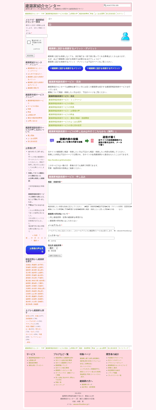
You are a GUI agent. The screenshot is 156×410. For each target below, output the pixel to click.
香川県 (28, 296)
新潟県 (34, 270)
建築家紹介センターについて (117, 365)
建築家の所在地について (58, 213)
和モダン (39, 329)
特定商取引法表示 (114, 370)
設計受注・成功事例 (88, 387)
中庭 (40, 334)
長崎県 (40, 299)
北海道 (28, 265)
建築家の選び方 (33, 88)
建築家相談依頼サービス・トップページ (65, 99)
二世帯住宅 (87, 364)
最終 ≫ (36, 240)
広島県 (28, 294)
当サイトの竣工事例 (62, 368)
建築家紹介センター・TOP (34, 13)
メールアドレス (55, 225)
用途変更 (83, 374)
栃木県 (40, 275)
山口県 (34, 294)
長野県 (28, 275)
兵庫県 (28, 288)
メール (29, 33)
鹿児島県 (29, 304)
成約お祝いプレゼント (36, 365)
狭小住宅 (88, 361)
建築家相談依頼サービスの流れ (57, 13)
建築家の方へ (87, 384)
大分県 (34, 301)
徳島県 (40, 294)
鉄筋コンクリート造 (86, 372)
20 (35, 238)
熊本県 (28, 301)
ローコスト (30, 334)
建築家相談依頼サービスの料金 (61, 114)
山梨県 (40, 272)
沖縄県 (35, 304)
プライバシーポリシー (115, 363)
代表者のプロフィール (115, 358)
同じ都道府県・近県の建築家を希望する (66, 217)
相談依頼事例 (84, 13)
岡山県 (40, 291)
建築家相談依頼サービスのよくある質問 (65, 121)
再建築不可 (95, 369)
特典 (29, 109)
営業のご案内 (112, 368)
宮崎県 (40, 301)
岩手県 (40, 265)
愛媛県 (34, 296)
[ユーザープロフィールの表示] (125, 42)
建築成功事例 (33, 363)
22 (42, 238)
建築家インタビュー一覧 (64, 370)
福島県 (28, 270)
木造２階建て (30, 326)
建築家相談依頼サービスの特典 (61, 107)
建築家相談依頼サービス (37, 358)
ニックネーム (54, 235)
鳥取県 (28, 291)
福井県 (34, 272)
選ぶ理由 (31, 135)
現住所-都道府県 (55, 245)
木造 (36, 316)
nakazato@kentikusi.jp (81, 404)
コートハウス (95, 374)
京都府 (34, 286)
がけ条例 (97, 372)
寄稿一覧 (58, 382)
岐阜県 (42, 280)
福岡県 (28, 299)
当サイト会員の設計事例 (64, 360)
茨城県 (34, 275)
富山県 (40, 270)
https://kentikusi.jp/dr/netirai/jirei (59, 160)
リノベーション (36, 337)
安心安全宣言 (111, 13)
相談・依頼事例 (84, 348)
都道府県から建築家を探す (64, 358)
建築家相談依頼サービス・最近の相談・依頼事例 (69, 118)
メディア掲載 (112, 373)
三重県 (40, 283)
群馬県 (28, 278)
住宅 (27, 316)
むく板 (28, 329)
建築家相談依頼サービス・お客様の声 (64, 110)
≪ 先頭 (34, 235)
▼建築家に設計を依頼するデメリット (103, 68)
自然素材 (29, 318)
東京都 (28, 280)
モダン (32, 332)
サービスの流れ (33, 106)
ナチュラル (30, 324)
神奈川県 (35, 280)
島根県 (34, 291)
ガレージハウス (85, 366)
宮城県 (28, 267)
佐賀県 (34, 299)
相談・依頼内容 (55, 181)
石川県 (28, 272)
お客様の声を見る (36, 250)
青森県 (34, 265)
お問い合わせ (32, 121)
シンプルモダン (31, 321)
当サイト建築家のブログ (64, 363)
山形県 (40, 267)
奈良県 (34, 288)
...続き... (29, 342)
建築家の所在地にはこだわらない (63, 220)
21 (38, 238)
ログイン (120, 13)
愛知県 (34, 283)
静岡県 (28, 283)
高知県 (40, 296)
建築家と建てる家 (86, 358)
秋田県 (34, 267)
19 (31, 238)
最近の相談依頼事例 (35, 118)
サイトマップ (123, 348)
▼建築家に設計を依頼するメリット (65, 68)
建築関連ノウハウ (61, 365)
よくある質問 (99, 13)
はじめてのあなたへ (35, 74)
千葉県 (40, 278)
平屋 (88, 374)
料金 (91, 13)
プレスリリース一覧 (114, 375)
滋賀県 (28, 286)
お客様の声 (74, 13)
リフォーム (96, 361)
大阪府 (40, 286)
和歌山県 (41, 288)
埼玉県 (34, 278)
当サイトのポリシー (114, 360)
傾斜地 (82, 361)
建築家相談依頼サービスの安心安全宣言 (65, 125)
